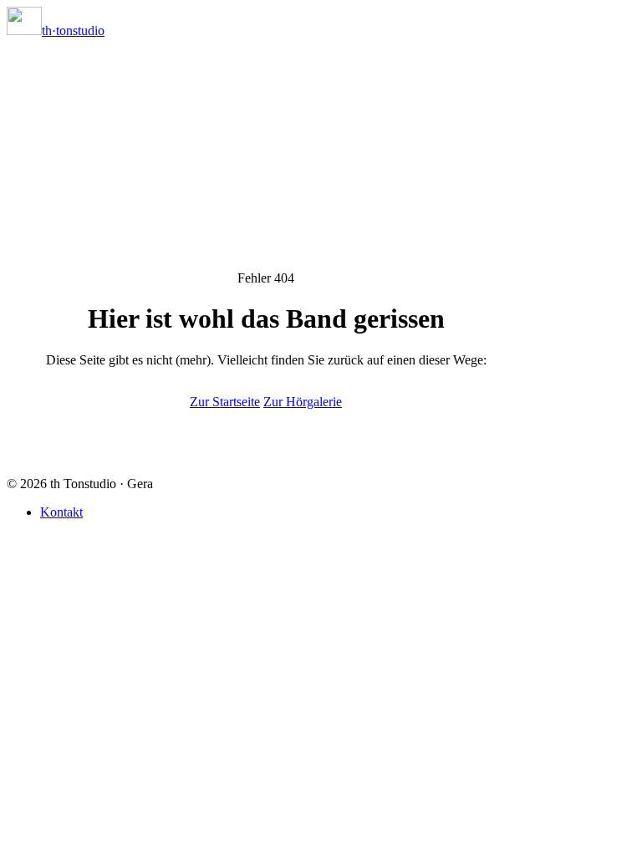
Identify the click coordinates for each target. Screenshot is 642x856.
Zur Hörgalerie (302, 402)
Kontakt (61, 512)
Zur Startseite (225, 402)
